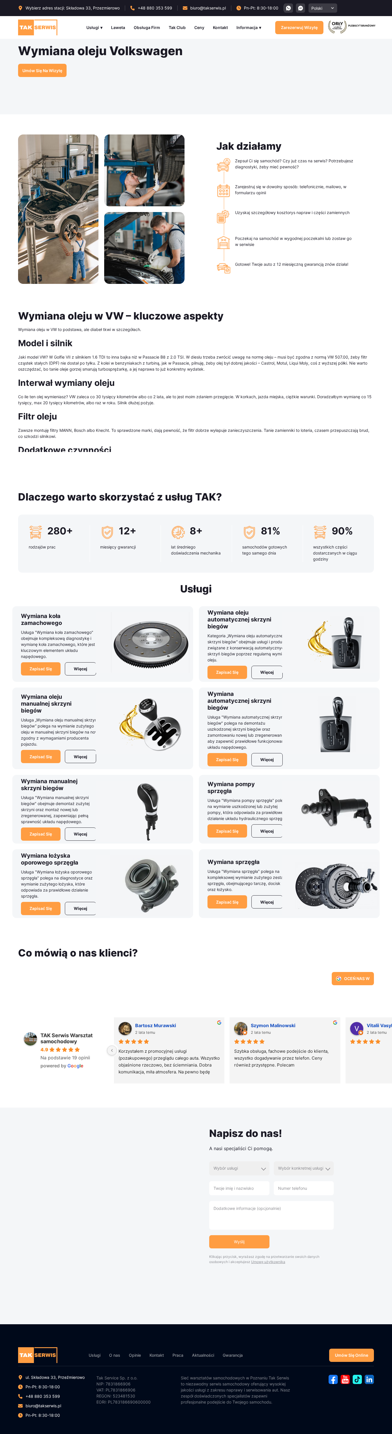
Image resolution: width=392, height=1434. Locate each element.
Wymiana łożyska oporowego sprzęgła (49, 859)
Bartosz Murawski (155, 1025)
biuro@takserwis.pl (43, 1405)
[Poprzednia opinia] (112, 1050)
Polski (316, 8)
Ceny (199, 27)
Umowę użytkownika (268, 1262)
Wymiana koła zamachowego (41, 619)
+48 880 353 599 (43, 1396)
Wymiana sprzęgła (233, 862)
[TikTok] (357, 1382)
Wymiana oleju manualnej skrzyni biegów (46, 703)
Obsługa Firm (147, 27)
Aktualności (203, 1355)
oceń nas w (357, 978)
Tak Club (177, 27)
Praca (177, 1355)
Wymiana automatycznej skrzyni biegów (239, 700)
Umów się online (351, 1355)
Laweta (118, 27)
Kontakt (220, 27)
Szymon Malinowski (273, 1025)
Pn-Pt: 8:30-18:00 (43, 1415)
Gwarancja (233, 1355)
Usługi (92, 27)
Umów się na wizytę (42, 70)
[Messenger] (300, 8)
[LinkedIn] (369, 1382)
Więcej (80, 668)
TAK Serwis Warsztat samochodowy (66, 1038)
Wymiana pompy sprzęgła (231, 787)
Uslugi (94, 1355)
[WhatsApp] (288, 8)
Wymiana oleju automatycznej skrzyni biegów (239, 619)
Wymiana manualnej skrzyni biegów (49, 785)
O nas (114, 1355)
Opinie (135, 1355)
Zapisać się (41, 668)
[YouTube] (345, 1382)
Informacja (247, 27)
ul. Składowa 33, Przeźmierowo (55, 1377)
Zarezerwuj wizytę (299, 27)
